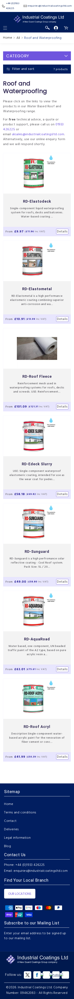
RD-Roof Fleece (37, 376)
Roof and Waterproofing (42, 38)
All (18, 38)
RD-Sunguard (37, 551)
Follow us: (13, 974)
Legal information (17, 838)
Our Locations (19, 894)
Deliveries (11, 829)
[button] (5, 27)
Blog (7, 846)
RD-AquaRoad (37, 639)
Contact (10, 821)
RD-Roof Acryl (37, 726)
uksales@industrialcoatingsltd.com (38, 134)
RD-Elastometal (37, 289)
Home (7, 37)
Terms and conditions (20, 812)
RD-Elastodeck (37, 201)
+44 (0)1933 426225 (30, 865)
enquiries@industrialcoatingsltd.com (41, 870)
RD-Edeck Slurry (37, 464)
